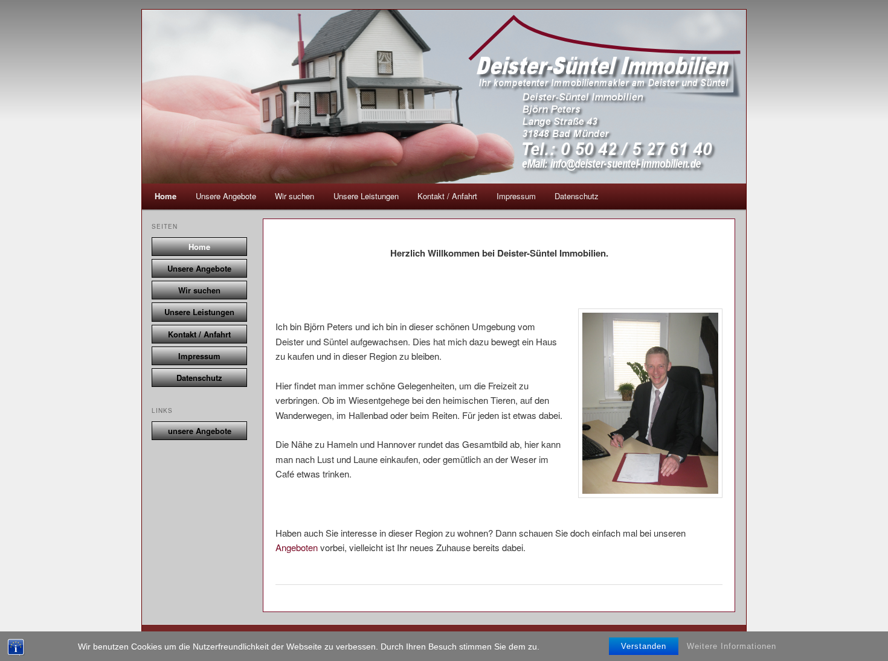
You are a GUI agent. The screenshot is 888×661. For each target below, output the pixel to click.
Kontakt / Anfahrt (447, 196)
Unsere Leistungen (366, 196)
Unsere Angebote (226, 196)
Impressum (516, 196)
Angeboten (296, 547)
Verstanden (643, 646)
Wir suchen (294, 196)
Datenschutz (577, 196)
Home (165, 196)
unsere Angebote (199, 430)
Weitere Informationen (731, 646)
